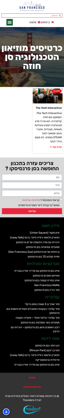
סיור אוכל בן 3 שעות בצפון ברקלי (42, 304)
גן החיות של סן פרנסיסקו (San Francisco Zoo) (34, 251)
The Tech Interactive (49, 108)
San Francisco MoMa (47, 285)
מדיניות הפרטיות (31, 200)
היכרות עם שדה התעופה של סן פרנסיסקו (38, 242)
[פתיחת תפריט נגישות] (6, 411)
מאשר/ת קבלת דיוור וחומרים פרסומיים (38, 205)
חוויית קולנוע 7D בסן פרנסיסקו (44, 256)
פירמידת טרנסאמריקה (47, 360)
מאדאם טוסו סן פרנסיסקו (46, 275)
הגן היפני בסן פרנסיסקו (47, 345)
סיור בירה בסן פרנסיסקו (47, 290)
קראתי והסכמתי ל (40, 200)
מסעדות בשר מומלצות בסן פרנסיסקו (40, 322)
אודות (32, 377)
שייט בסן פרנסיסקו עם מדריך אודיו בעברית (37, 270)
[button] (9, 22)
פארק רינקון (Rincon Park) (44, 350)
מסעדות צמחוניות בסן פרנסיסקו (43, 247)
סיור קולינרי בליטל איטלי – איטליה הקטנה (38, 317)
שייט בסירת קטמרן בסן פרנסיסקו (42, 280)
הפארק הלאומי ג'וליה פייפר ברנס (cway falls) (35, 237)
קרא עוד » (56, 147)
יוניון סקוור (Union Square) (45, 232)
